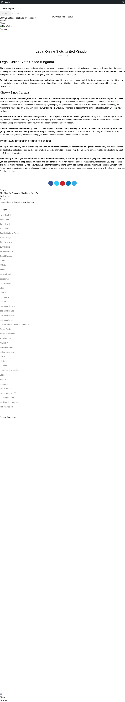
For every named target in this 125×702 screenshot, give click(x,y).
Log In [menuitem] (7, 2)
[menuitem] (2, 2)
